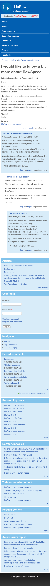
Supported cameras (10, 36)
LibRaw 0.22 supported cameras (17, 500)
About (4, 21)
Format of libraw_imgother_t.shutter (18, 454)
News (4, 26)
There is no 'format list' (18, 213)
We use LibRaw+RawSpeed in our (17, 133)
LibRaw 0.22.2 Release (14, 405)
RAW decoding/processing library (18, 524)
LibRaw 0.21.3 (10, 428)
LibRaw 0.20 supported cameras (17, 487)
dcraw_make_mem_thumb (15, 521)
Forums (5, 60)
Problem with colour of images (16, 472)
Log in (24, 128)
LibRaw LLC (34, 576)
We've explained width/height (16, 377)
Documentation (8, 31)
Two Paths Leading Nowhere (16, 284)
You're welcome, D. (12, 383)
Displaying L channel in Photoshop (18, 265)
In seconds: (9, 359)
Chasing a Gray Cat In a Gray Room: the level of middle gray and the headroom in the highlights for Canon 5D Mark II (24, 278)
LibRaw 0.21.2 (10, 434)
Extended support (10, 45)
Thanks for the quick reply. (17, 176)
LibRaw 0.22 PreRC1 (13, 418)
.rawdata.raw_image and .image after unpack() (23, 490)
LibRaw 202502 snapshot (14, 424)
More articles (42, 287)
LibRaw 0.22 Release (13, 411)
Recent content (10, 347)
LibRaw (20, 6)
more (45, 389)
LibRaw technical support (28, 60)
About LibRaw (10, 497)
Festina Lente (9, 269)
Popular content (10, 344)
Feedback (6, 55)
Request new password (12, 321)
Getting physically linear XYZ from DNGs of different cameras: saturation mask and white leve (25, 450)
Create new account (10, 319)
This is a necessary (12, 365)
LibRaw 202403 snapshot (14, 431)
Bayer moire (9, 272)
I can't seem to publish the (14, 371)
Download (6, 40)
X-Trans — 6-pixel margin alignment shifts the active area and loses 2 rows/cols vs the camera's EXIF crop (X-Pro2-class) (25, 461)
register (31, 128)
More (45, 437)
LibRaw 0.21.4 (10, 421)
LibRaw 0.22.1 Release (14, 408)
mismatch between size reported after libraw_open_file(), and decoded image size (22, 561)
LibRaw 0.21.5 (10, 415)
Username (7, 300)
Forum (5, 50)
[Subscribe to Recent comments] (25, 393)
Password (7, 309)
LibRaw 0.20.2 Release (14, 493)
